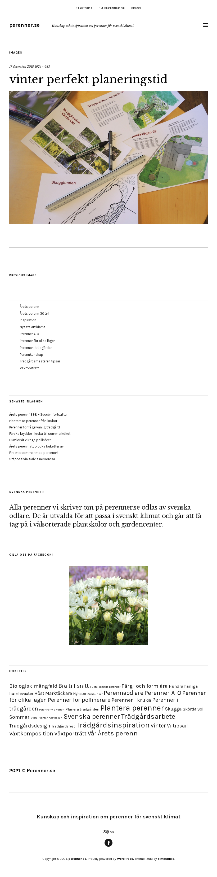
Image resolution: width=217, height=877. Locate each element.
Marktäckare (58, 693)
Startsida (84, 8)
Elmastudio (166, 859)
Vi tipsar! (178, 726)
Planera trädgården (82, 709)
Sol (200, 709)
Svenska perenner (92, 716)
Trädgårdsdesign (29, 726)
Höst (39, 693)
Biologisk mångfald (33, 686)
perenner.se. (78, 859)
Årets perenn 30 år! (34, 313)
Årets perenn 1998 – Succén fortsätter (38, 414)
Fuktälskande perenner (105, 687)
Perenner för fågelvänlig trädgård (34, 427)
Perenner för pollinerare (79, 699)
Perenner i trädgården (36, 348)
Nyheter (80, 693)
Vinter (158, 725)
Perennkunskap (31, 355)
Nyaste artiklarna (33, 327)
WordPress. (125, 859)
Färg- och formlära (144, 686)
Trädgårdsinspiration (113, 725)
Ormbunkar (95, 694)
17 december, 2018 (21, 66)
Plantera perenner (132, 707)
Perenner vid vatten (51, 709)
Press (136, 8)
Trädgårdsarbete (148, 716)
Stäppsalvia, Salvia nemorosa (32, 459)
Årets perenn (29, 307)
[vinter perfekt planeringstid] (108, 222)
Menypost (108, 846)
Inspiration (28, 320)
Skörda (189, 709)
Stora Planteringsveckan (46, 718)
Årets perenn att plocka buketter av (36, 446)
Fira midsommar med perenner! (33, 453)
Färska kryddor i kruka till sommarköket (39, 434)
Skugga (173, 709)
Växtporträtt (29, 368)
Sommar (19, 717)
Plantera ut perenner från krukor (33, 421)
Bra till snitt (73, 685)
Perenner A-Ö (29, 334)
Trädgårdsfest (63, 726)
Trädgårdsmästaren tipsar (40, 361)
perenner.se (24, 25)
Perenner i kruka (131, 700)
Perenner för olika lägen (38, 341)
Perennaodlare (123, 692)
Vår (92, 733)
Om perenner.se (112, 8)
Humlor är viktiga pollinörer (30, 440)
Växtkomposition (31, 733)
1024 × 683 (42, 66)
